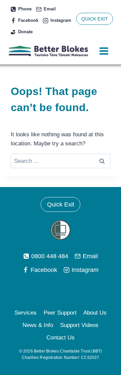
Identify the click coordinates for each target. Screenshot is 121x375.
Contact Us (60, 337)
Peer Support (60, 313)
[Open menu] (103, 51)
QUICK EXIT (94, 18)
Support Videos (79, 325)
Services (25, 313)
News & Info (38, 325)
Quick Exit (60, 204)
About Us (95, 313)
